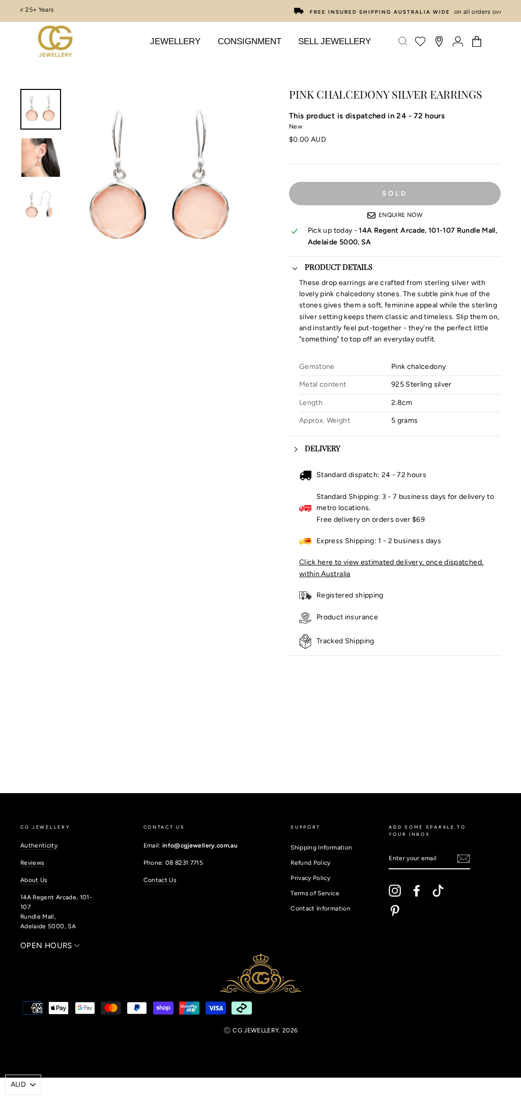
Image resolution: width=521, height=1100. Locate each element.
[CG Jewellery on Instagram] (395, 891)
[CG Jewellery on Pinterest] (395, 910)
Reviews (32, 862)
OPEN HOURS (47, 945)
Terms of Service (315, 893)
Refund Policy (311, 862)
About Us (34, 880)
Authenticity (38, 845)
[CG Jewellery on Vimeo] (438, 891)
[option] (260, 11)
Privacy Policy (310, 878)
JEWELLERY (175, 41)
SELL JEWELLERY (334, 41)
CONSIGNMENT (249, 41)
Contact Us (160, 880)
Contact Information (321, 908)
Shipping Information (321, 847)
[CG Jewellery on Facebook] (417, 891)
